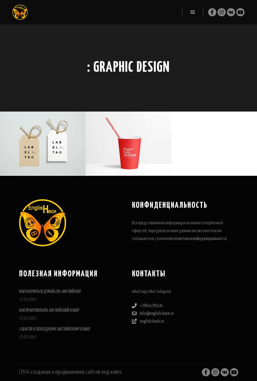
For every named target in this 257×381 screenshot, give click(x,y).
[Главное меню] (192, 12)
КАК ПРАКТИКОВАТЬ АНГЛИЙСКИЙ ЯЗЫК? (49, 310)
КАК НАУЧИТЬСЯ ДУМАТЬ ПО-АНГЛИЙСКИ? (50, 292)
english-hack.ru (152, 321)
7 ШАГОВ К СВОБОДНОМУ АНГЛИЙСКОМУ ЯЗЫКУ (54, 329)
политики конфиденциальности (201, 239)
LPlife (24, 372)
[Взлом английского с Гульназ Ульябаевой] (20, 12)
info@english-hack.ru (157, 313)
